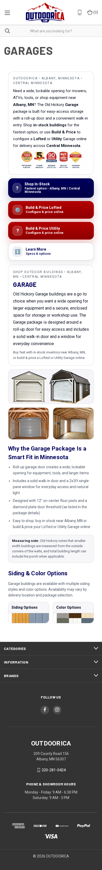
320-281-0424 (54, 770)
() (95, 12)
